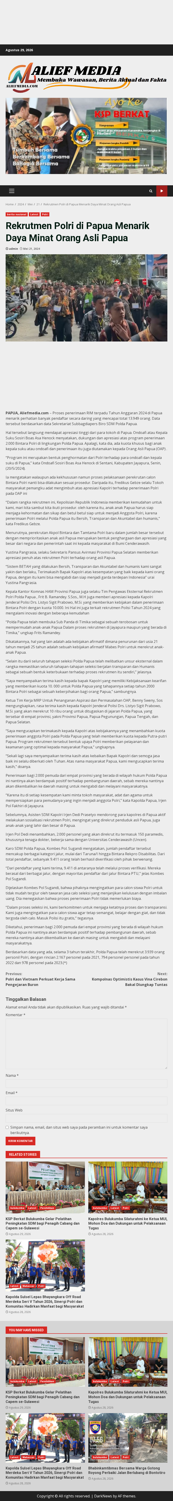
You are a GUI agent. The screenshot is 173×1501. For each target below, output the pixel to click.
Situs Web (14, 1110)
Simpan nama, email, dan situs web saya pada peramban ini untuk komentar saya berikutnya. (79, 1130)
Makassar (29, 1286)
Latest (34, 214)
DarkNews (103, 1496)
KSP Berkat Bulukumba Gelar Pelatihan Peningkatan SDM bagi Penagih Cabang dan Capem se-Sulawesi (45, 1187)
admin (13, 249)
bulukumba (17, 1208)
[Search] (150, 191)
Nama (12, 1075)
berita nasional (16, 214)
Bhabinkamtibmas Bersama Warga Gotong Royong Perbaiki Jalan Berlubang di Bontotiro (128, 1438)
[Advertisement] (82, 10)
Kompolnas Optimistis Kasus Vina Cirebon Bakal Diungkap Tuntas (129, 979)
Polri (45, 214)
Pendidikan (47, 1208)
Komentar (15, 1014)
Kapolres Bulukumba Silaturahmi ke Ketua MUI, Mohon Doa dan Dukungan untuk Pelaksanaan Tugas (128, 1187)
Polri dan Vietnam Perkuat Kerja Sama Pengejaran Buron (40, 979)
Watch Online (161, 191)
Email (12, 1092)
